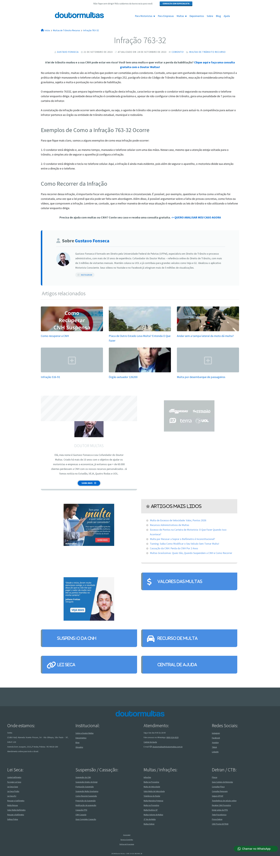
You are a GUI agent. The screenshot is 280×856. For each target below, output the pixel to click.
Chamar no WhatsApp (256, 848)
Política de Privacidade (126, 844)
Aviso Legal (126, 835)
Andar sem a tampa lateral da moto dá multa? (205, 336)
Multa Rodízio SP (151, 810)
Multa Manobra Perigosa (153, 800)
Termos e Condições (126, 840)
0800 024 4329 (172, 737)
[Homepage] (72, 15)
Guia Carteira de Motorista (222, 782)
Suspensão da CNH (76, 638)
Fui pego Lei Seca (14, 782)
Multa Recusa (12, 805)
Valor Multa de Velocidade (154, 791)
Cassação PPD (81, 810)
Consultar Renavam (220, 791)
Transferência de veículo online (224, 800)
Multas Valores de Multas (153, 814)
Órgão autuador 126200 (123, 377)
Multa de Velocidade (152, 786)
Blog (218, 16)
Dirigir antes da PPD (220, 810)
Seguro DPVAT (217, 796)
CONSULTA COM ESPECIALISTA (176, 3)
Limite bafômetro (14, 777)
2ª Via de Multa (150, 819)
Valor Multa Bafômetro (16, 810)
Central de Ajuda (177, 665)
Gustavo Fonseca (68, 51)
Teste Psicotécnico (219, 814)
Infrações (147, 777)
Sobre (210, 16)
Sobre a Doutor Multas (84, 733)
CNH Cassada (81, 814)
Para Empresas (166, 16)
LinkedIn (215, 752)
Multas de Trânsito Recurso (207, 51)
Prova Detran (217, 819)
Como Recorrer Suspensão (86, 796)
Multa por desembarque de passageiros (201, 377)
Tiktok (214, 747)
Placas (214, 777)
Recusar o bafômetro (15, 800)
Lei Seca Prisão (13, 791)
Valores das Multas (180, 581)
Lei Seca (66, 665)
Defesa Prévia (12, 819)
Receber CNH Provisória (221, 805)
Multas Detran (149, 824)
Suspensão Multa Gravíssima (87, 791)
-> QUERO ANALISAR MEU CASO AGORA (196, 217)
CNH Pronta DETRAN (220, 824)
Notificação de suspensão (86, 805)
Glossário (79, 747)
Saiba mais (87, 483)
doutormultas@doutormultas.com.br (167, 747)
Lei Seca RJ (11, 796)
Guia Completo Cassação (86, 819)
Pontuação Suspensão (85, 786)
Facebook (216, 738)
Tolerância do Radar (152, 796)
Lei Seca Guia (12, 786)
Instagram (86, 275)
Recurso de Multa (178, 638)
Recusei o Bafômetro (15, 814)
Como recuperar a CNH (55, 336)
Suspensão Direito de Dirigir (87, 782)
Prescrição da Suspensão (86, 800)
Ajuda (227, 16)
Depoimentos (196, 16)
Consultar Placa (218, 786)
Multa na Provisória (151, 782)
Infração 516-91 (50, 377)
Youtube (215, 742)
